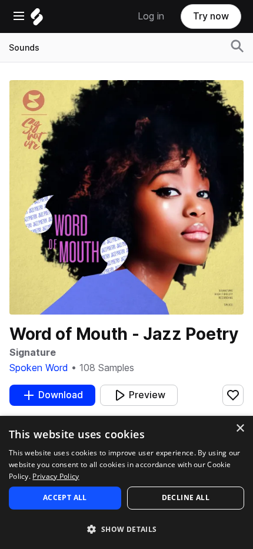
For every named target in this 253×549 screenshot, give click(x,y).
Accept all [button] (65, 497)
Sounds (24, 47)
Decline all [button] (185, 497)
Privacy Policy (55, 476)
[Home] (37, 19)
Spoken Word (38, 367)
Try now (211, 16)
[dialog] (126, 482)
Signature (32, 352)
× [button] (239, 428)
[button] (126, 528)
